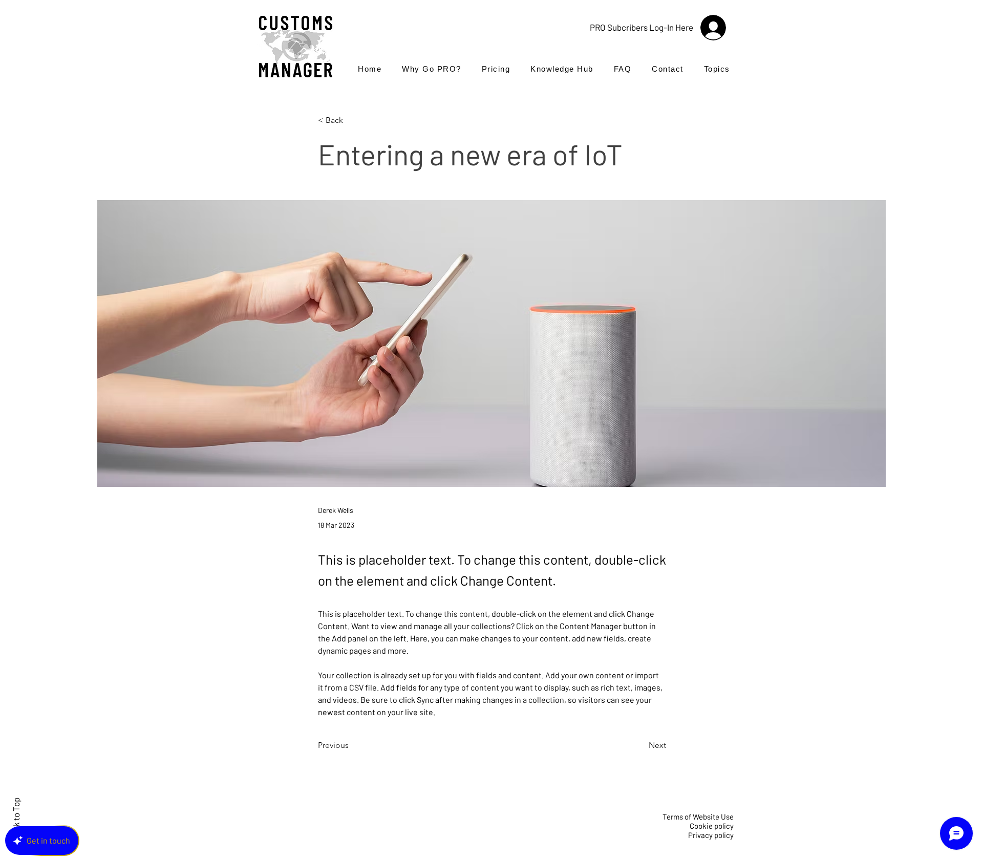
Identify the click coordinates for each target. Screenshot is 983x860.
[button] (717, 68)
